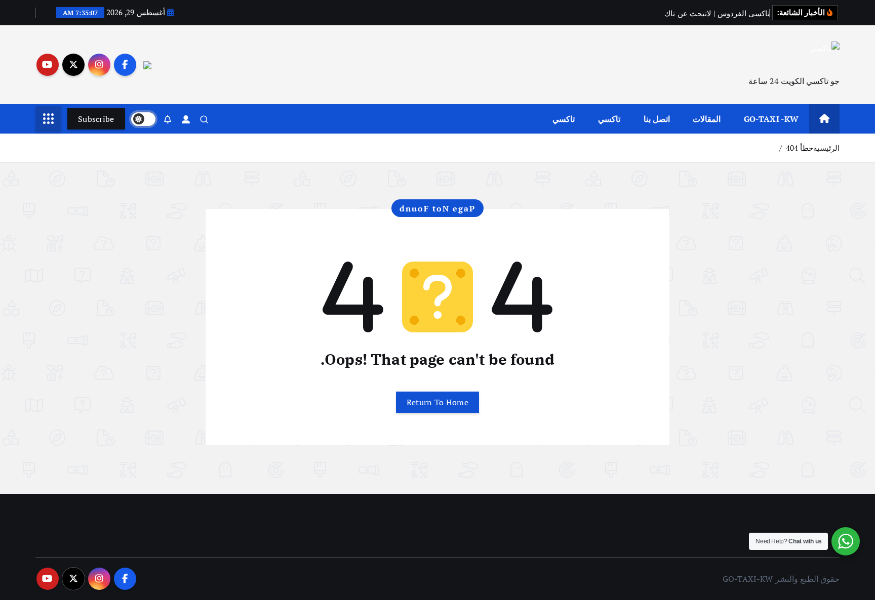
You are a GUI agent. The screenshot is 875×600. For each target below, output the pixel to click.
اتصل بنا (657, 118)
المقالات (707, 118)
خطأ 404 (799, 148)
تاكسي (609, 118)
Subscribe (96, 118)
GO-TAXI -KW (771, 118)
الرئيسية (826, 148)
